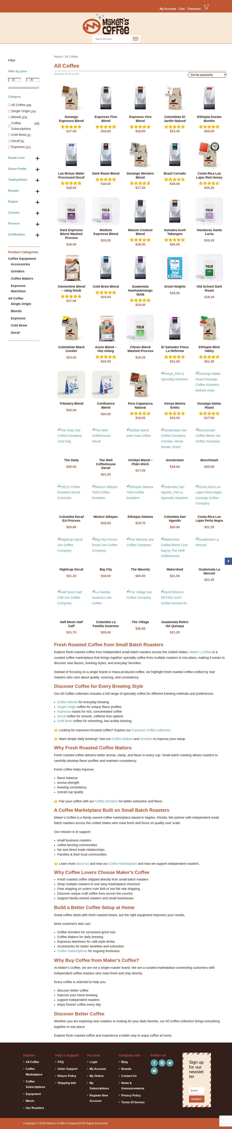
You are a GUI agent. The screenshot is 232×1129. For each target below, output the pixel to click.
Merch (30, 1100)
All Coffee (18, 105)
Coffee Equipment (22, 258)
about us (82, 863)
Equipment (33, 1094)
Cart (182, 8)
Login (94, 1062)
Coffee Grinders (106, 801)
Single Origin (66, 707)
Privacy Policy (131, 1095)
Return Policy (67, 1075)
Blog (124, 1062)
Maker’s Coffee (200, 652)
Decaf (61, 716)
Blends (16, 117)
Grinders (146, 739)
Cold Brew (64, 721)
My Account (168, 8)
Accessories (20, 264)
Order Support (67, 1068)
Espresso (64, 711)
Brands (126, 1068)
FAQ (61, 1062)
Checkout (194, 8)
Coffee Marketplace (123, 863)
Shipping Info (67, 1083)
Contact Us (129, 1075)
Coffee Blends (67, 702)
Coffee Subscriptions (72, 951)
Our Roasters (35, 1107)
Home (58, 56)
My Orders (97, 1075)
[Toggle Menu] (135, 39)
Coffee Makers (122, 739)
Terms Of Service (133, 1102)
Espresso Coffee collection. (151, 730)
